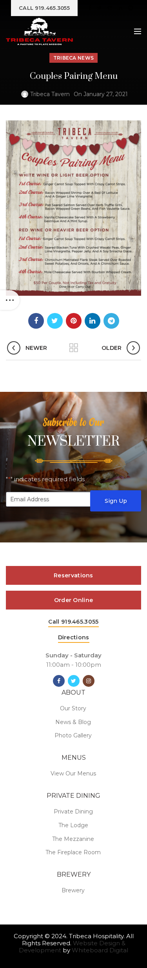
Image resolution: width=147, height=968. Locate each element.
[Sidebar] (10, 300)
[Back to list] (74, 348)
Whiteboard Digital (100, 950)
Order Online (73, 600)
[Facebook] (89, 8)
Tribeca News (73, 58)
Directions (73, 637)
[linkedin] (120, 8)
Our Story (73, 708)
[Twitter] (99, 8)
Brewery (73, 890)
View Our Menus (73, 773)
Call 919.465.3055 (73, 621)
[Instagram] (88, 681)
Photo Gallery (73, 735)
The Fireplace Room (73, 852)
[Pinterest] (110, 8)
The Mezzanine (73, 838)
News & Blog (73, 722)
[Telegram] (130, 8)
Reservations (73, 575)
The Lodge (73, 825)
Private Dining (73, 811)
